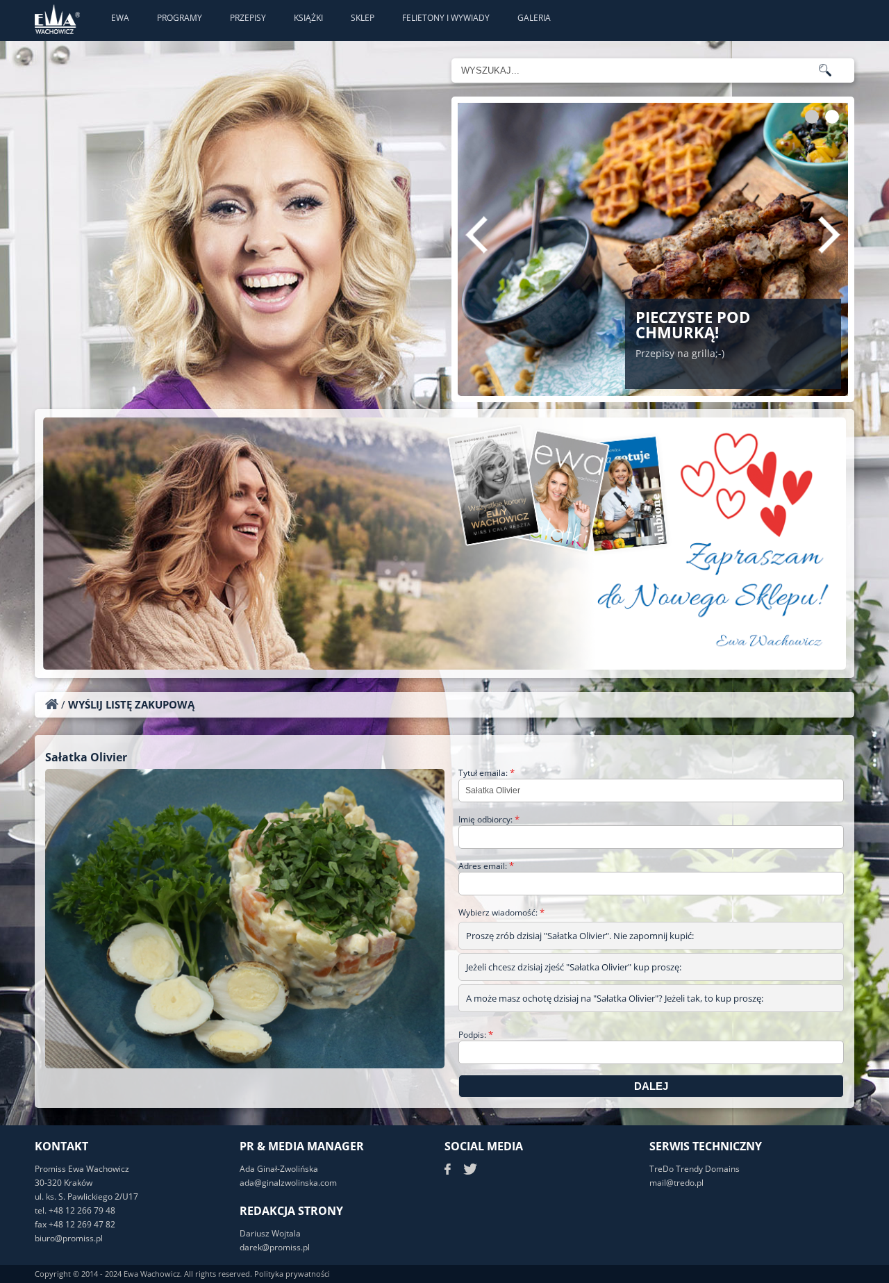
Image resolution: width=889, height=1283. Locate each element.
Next (829, 235)
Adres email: (486, 866)
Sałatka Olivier (86, 757)
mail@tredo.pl (676, 1183)
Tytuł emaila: (486, 773)
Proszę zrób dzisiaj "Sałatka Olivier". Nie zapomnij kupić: (580, 935)
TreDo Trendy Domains (694, 1169)
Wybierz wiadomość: (501, 912)
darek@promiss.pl (275, 1247)
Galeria (534, 18)
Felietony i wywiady (446, 18)
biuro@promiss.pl (69, 1238)
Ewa (120, 18)
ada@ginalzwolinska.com (288, 1183)
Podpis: (475, 1035)
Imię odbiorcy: (489, 819)
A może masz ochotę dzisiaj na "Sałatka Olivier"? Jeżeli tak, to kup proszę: (614, 998)
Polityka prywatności (292, 1273)
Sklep (362, 18)
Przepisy (248, 18)
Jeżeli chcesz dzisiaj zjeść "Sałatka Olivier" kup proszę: (573, 967)
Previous (476, 235)
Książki (308, 18)
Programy (179, 18)
